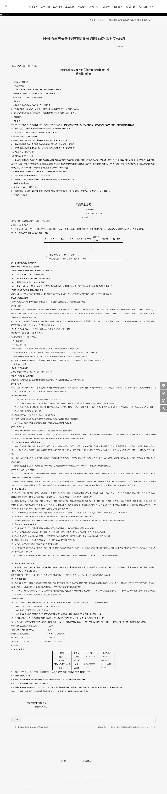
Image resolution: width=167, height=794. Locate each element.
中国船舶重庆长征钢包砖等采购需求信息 (33, 727)
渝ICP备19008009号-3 (66, 786)
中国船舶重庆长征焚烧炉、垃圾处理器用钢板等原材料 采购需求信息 (122, 727)
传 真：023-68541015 (83, 753)
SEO (154, 786)
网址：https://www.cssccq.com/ (83, 756)
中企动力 (145, 786)
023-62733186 (93, 750)
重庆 (151, 786)
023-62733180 (79, 750)
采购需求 (101, 20)
